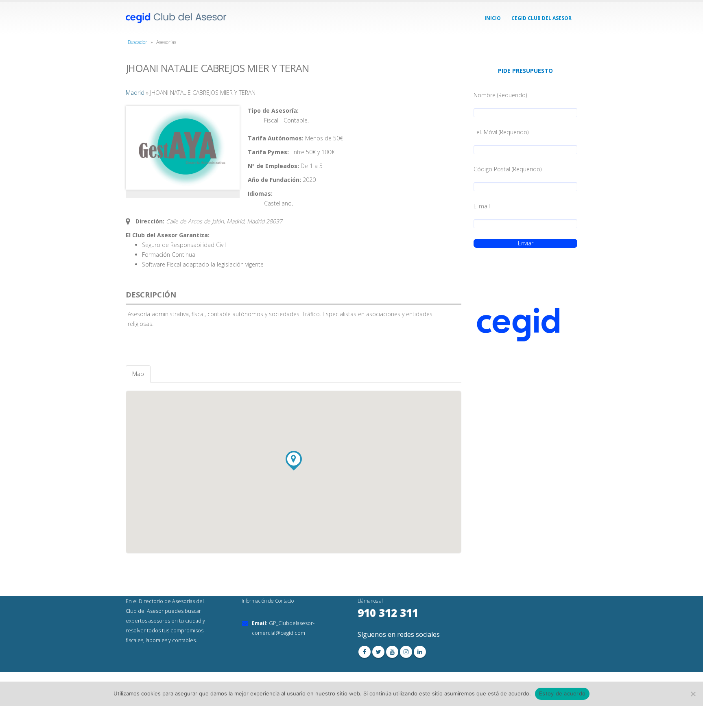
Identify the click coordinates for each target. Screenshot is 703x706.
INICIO (493, 18)
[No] (693, 694)
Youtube (392, 652)
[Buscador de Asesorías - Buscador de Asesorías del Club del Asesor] (176, 18)
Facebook (364, 652)
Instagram (406, 652)
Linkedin (420, 652)
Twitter (378, 652)
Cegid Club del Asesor (541, 18)
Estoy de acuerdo (562, 693)
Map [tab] (138, 374)
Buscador (137, 42)
